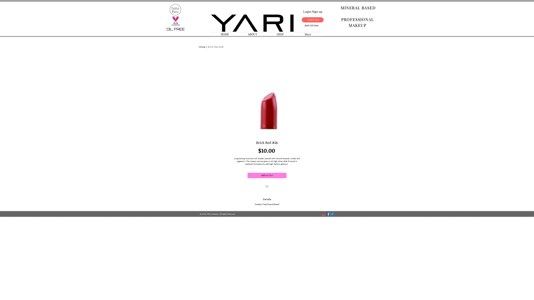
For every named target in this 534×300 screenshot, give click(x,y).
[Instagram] (324, 214)
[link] (313, 20)
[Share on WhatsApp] (267, 186)
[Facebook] (328, 214)
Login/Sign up (312, 11)
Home (202, 47)
